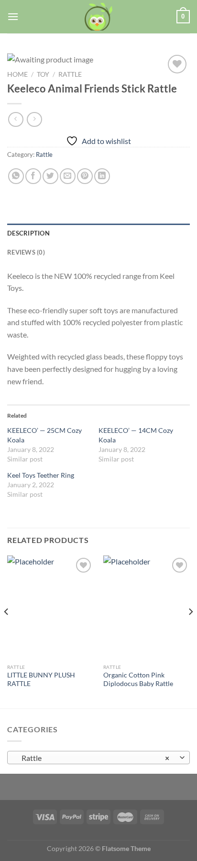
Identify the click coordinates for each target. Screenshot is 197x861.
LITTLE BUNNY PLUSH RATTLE (41, 679)
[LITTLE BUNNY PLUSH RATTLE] (50, 607)
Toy (43, 74)
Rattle (70, 74)
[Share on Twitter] (50, 176)
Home (17, 74)
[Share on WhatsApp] (16, 176)
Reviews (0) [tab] (26, 252)
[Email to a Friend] (68, 176)
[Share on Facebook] (33, 176)
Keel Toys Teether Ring (40, 475)
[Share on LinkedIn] (102, 176)
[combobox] (98, 757)
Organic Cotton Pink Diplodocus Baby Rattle (138, 679)
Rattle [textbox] (93, 757)
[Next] (190, 630)
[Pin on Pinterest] (85, 176)
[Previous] (6, 630)
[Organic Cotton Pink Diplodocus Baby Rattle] (146, 607)
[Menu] (13, 16)
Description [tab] (28, 233)
